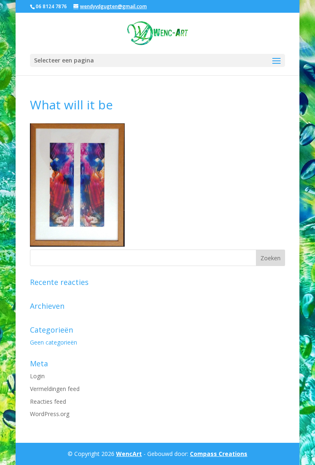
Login (37, 376)
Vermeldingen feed (55, 389)
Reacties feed (48, 401)
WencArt (129, 454)
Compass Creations (218, 454)
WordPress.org (49, 414)
